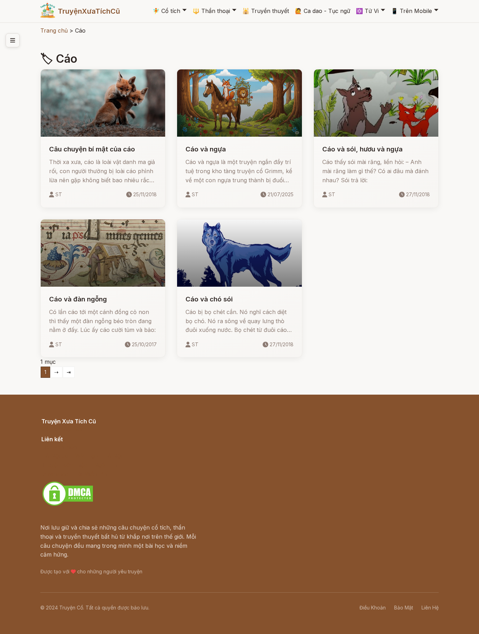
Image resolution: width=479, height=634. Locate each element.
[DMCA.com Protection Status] (67, 504)
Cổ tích (166, 10)
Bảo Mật (403, 608)
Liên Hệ (430, 608)
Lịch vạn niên (59, 446)
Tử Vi (367, 10)
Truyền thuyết (265, 10)
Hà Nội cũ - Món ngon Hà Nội (81, 455)
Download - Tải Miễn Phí (74, 473)
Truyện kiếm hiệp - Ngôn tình (80, 464)
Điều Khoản (372, 608)
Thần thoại (211, 10)
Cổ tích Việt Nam (63, 428)
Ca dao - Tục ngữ (322, 10)
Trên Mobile (411, 10)
